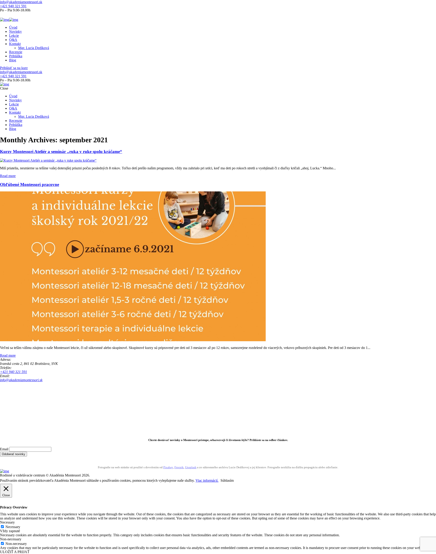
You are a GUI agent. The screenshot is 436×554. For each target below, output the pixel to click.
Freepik (179, 467)
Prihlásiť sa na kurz (14, 68)
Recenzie (15, 52)
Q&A (13, 40)
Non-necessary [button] (10, 539)
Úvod (13, 27)
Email (4, 449)
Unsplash (190, 467)
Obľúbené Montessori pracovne (29, 184)
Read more (8, 176)
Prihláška (15, 56)
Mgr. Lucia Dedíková (33, 48)
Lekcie (14, 36)
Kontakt (15, 44)
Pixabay (168, 467)
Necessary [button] (7, 522)
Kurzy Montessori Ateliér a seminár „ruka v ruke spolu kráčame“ (61, 151)
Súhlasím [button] (227, 480)
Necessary (12, 527)
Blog (12, 60)
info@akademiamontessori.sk (21, 2)
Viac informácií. (207, 480)
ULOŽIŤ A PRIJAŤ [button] (15, 552)
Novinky (15, 31)
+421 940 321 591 (13, 6)
